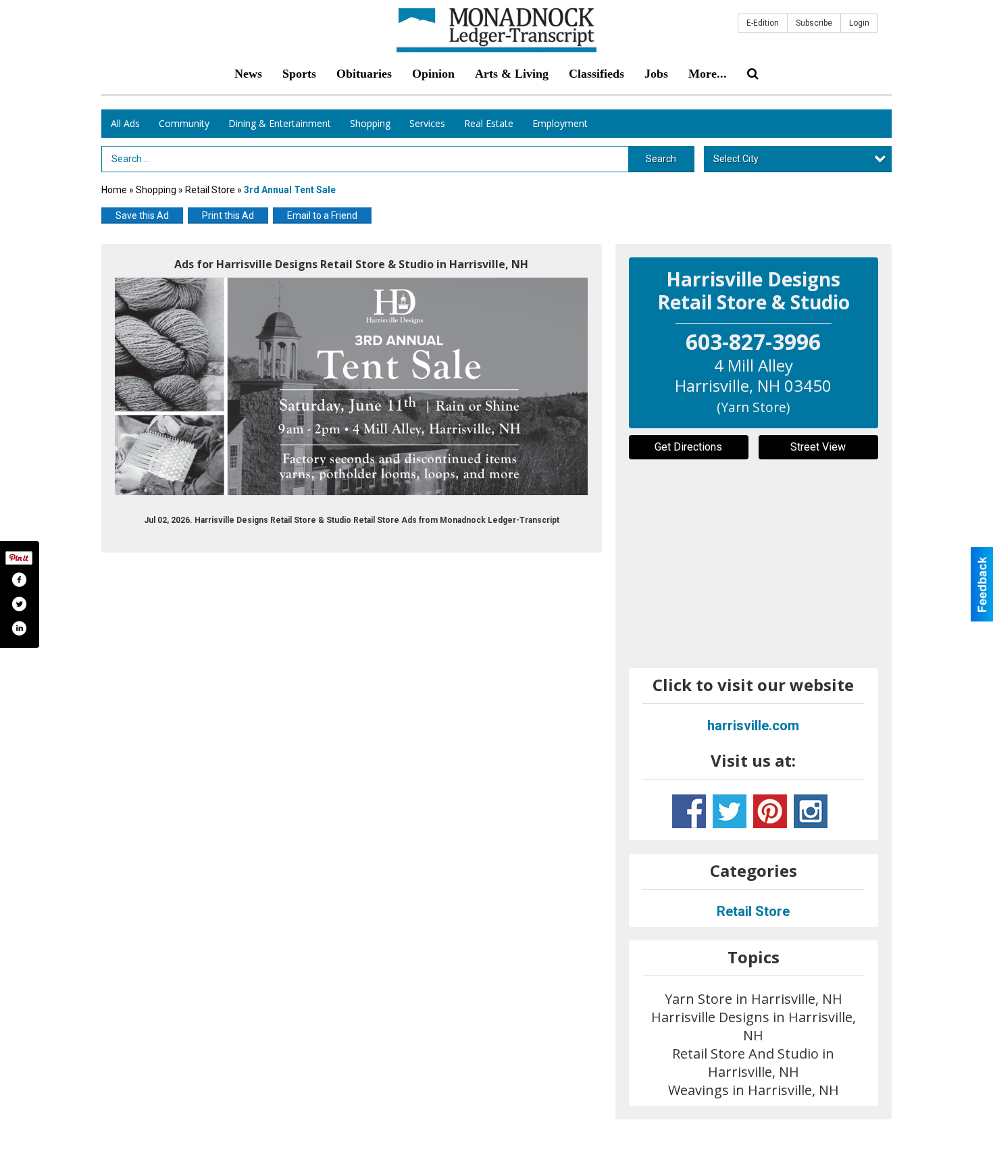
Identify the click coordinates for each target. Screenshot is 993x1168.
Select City (736, 158)
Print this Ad (228, 215)
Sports (299, 73)
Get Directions (688, 446)
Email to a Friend (322, 215)
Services (427, 123)
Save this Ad (142, 215)
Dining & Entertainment (279, 123)
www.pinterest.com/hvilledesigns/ (770, 811)
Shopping (370, 123)
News (248, 73)
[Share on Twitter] (19, 603)
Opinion (433, 73)
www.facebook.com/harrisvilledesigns (689, 811)
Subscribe (814, 23)
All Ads (125, 123)
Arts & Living (512, 73)
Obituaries (364, 73)
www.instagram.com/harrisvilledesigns (811, 811)
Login (859, 23)
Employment (560, 123)
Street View (818, 446)
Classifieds (596, 73)
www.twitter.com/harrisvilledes (729, 811)
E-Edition (762, 23)
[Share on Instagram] (19, 628)
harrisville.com (753, 725)
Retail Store (211, 189)
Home (114, 189)
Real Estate (488, 123)
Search (661, 158)
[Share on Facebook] (19, 579)
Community (184, 123)
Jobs (656, 73)
